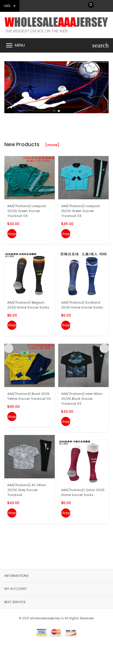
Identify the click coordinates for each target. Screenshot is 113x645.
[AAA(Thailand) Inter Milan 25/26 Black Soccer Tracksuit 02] (83, 365)
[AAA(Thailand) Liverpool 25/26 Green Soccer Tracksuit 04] (29, 177)
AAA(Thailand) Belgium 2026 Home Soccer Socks (28, 305)
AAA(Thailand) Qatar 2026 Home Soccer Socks (83, 492)
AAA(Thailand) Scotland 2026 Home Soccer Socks (82, 305)
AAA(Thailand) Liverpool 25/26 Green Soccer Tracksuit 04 (26, 211)
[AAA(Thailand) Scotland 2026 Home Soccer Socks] (83, 274)
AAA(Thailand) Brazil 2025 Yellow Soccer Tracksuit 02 (29, 396)
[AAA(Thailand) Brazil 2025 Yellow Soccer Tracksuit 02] (29, 365)
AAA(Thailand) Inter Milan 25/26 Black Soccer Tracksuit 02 (82, 398)
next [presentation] (104, 85)
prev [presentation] (8, 85)
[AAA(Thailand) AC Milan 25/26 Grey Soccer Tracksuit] (29, 456)
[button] (54, 111)
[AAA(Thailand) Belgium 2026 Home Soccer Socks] (29, 274)
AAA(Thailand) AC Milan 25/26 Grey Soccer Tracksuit (26, 490)
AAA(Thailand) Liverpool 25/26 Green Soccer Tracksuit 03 (80, 211)
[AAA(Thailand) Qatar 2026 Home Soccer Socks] (83, 461)
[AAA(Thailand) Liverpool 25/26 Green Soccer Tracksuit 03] (83, 177)
